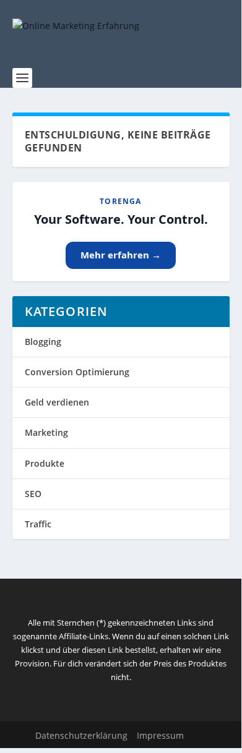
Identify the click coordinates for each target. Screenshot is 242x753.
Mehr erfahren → (120, 255)
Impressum (160, 735)
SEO (33, 494)
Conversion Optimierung (77, 372)
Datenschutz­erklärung (81, 735)
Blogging (43, 341)
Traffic (38, 524)
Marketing (46, 432)
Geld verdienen (57, 402)
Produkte (44, 463)
